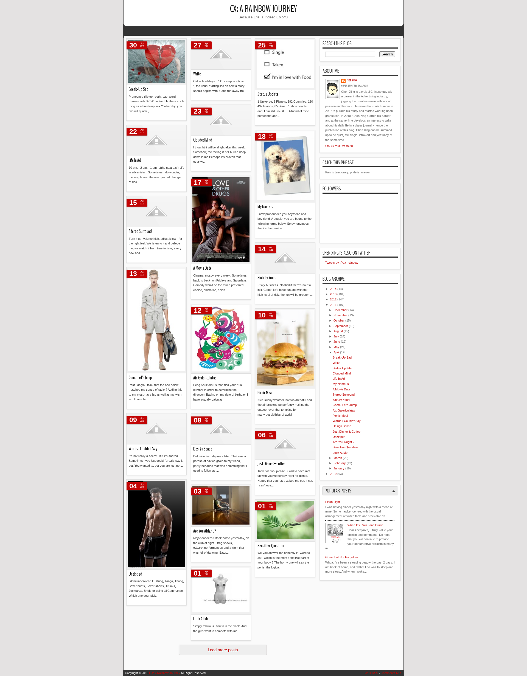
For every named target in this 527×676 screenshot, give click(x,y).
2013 (333, 294)
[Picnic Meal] (285, 348)
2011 (333, 304)
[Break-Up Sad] (156, 62)
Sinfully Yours (266, 278)
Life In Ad (135, 160)
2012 (333, 299)
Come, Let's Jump (140, 377)
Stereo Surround (140, 231)
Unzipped (135, 574)
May (336, 347)
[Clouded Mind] (221, 120)
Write (197, 74)
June (336, 341)
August (338, 331)
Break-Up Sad (138, 89)
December (340, 310)
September (340, 326)
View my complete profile (339, 146)
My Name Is (265, 207)
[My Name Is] (285, 166)
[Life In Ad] (156, 140)
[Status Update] (285, 64)
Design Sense (202, 449)
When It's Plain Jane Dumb (365, 525)
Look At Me (201, 619)
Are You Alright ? (204, 531)
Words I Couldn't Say (143, 449)
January (338, 468)
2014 (333, 289)
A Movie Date (202, 268)
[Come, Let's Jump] (156, 320)
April (336, 352)
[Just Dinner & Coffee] (285, 444)
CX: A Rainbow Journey (263, 9)
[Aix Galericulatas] (221, 339)
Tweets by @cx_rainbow (341, 262)
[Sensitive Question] (285, 521)
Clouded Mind (202, 140)
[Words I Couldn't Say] (156, 428)
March (337, 458)
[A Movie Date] (221, 220)
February (339, 463)
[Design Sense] (221, 429)
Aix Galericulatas (205, 378)
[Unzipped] (156, 525)
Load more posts (223, 649)
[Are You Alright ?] (221, 506)
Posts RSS (370, 673)
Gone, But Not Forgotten (341, 557)
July (336, 336)
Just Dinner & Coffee (271, 464)
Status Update (267, 94)
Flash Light (332, 501)
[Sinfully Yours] (285, 258)
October (338, 320)
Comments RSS (391, 673)
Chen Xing (352, 80)
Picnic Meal (265, 393)
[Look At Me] (221, 591)
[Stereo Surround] (156, 211)
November (340, 315)
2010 (333, 473)
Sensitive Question (270, 546)
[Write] (221, 54)
